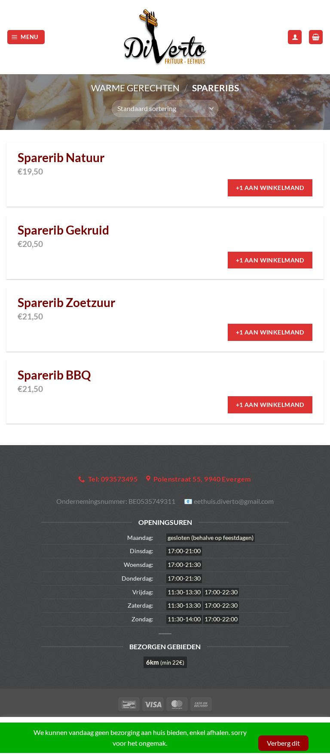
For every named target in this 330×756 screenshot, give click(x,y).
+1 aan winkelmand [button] (270, 187)
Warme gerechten (135, 87)
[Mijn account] (295, 37)
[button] (26, 37)
